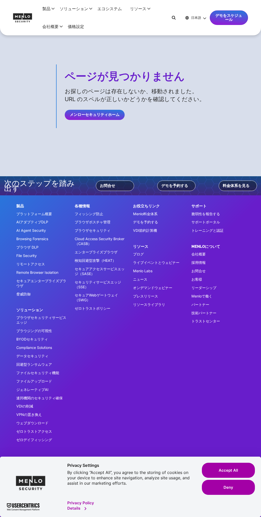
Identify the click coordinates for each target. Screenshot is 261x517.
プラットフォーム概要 (34, 214)
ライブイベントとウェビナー (156, 262)
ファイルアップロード (34, 381)
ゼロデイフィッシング (34, 440)
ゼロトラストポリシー (92, 308)
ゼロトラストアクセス (34, 431)
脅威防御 (23, 294)
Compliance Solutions (34, 347)
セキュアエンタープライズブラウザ (41, 283)
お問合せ (107, 185)
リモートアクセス (30, 264)
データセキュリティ (32, 356)
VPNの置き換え (29, 414)
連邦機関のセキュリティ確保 (39, 398)
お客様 (196, 279)
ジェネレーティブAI (32, 389)
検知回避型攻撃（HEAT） (95, 260)
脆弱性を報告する (205, 214)
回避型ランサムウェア (34, 364)
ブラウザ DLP (27, 247)
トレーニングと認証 (207, 230)
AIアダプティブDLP (32, 222)
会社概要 (198, 254)
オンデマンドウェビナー (152, 287)
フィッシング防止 (89, 214)
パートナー (200, 304)
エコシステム (109, 8)
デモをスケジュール (228, 17)
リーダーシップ (203, 287)
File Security (26, 255)
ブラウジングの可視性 (34, 331)
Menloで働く (201, 296)
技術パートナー (203, 313)
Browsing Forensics (32, 239)
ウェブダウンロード (32, 423)
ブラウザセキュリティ (92, 230)
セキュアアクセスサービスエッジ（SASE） (100, 271)
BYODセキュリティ (32, 339)
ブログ (138, 254)
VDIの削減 (24, 406)
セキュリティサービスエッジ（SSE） (98, 284)
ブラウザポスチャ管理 (92, 222)
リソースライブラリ (149, 304)
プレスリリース (145, 296)
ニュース (140, 279)
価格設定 (76, 26)
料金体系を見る (236, 185)
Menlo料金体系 (145, 214)
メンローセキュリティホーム (95, 114)
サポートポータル (205, 222)
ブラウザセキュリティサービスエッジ (41, 319)
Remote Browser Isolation (37, 272)
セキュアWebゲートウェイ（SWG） (96, 297)
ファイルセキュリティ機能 (37, 373)
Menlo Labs (142, 271)
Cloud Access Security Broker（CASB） (99, 241)
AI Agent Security (31, 230)
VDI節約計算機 (145, 230)
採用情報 (198, 262)
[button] (47, 8)
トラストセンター (205, 321)
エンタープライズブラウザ (96, 252)
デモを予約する (174, 185)
